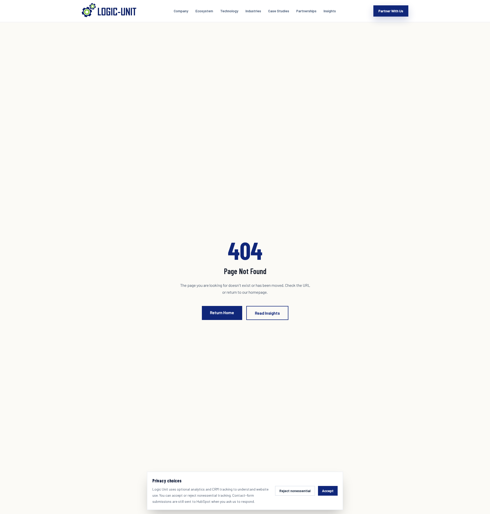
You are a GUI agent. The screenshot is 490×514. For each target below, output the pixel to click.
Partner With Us (390, 11)
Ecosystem (204, 11)
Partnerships (306, 11)
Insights (330, 11)
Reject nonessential (295, 491)
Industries (253, 11)
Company (181, 11)
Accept (328, 491)
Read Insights (267, 313)
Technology (229, 11)
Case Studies (278, 11)
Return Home (222, 312)
